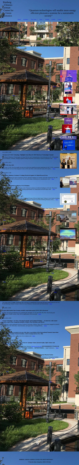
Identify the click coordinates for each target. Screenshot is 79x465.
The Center (33, 19)
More (47, 76)
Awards (47, 19)
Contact (59, 19)
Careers (53, 19)
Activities (25, 19)
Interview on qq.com (36, 346)
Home (19, 19)
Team (40, 19)
